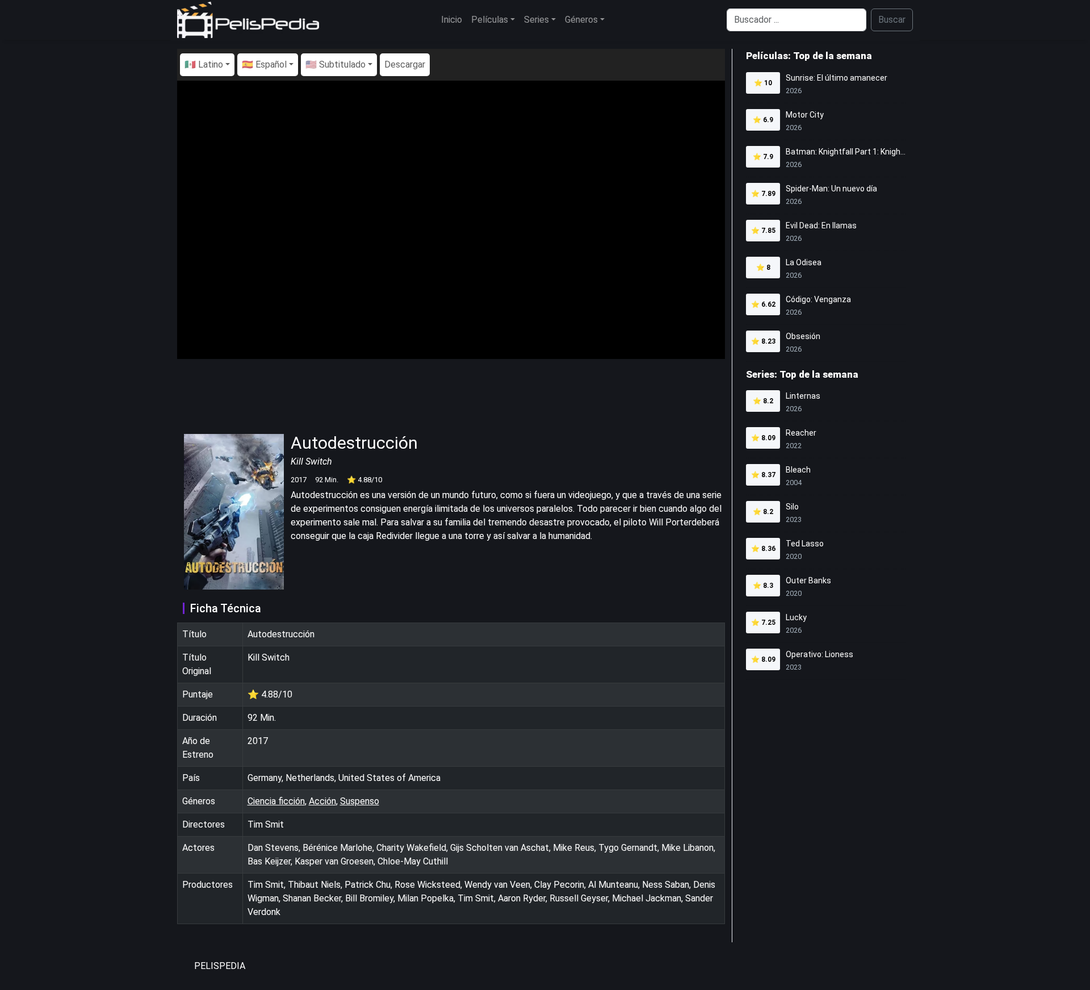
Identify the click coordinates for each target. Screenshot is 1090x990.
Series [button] (536, 19)
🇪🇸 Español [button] (264, 64)
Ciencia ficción (276, 801)
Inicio (451, 19)
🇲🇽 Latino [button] (204, 64)
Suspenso (359, 801)
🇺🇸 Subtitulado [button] (335, 64)
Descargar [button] (404, 64)
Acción (322, 801)
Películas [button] (489, 19)
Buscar (891, 19)
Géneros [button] (581, 19)
